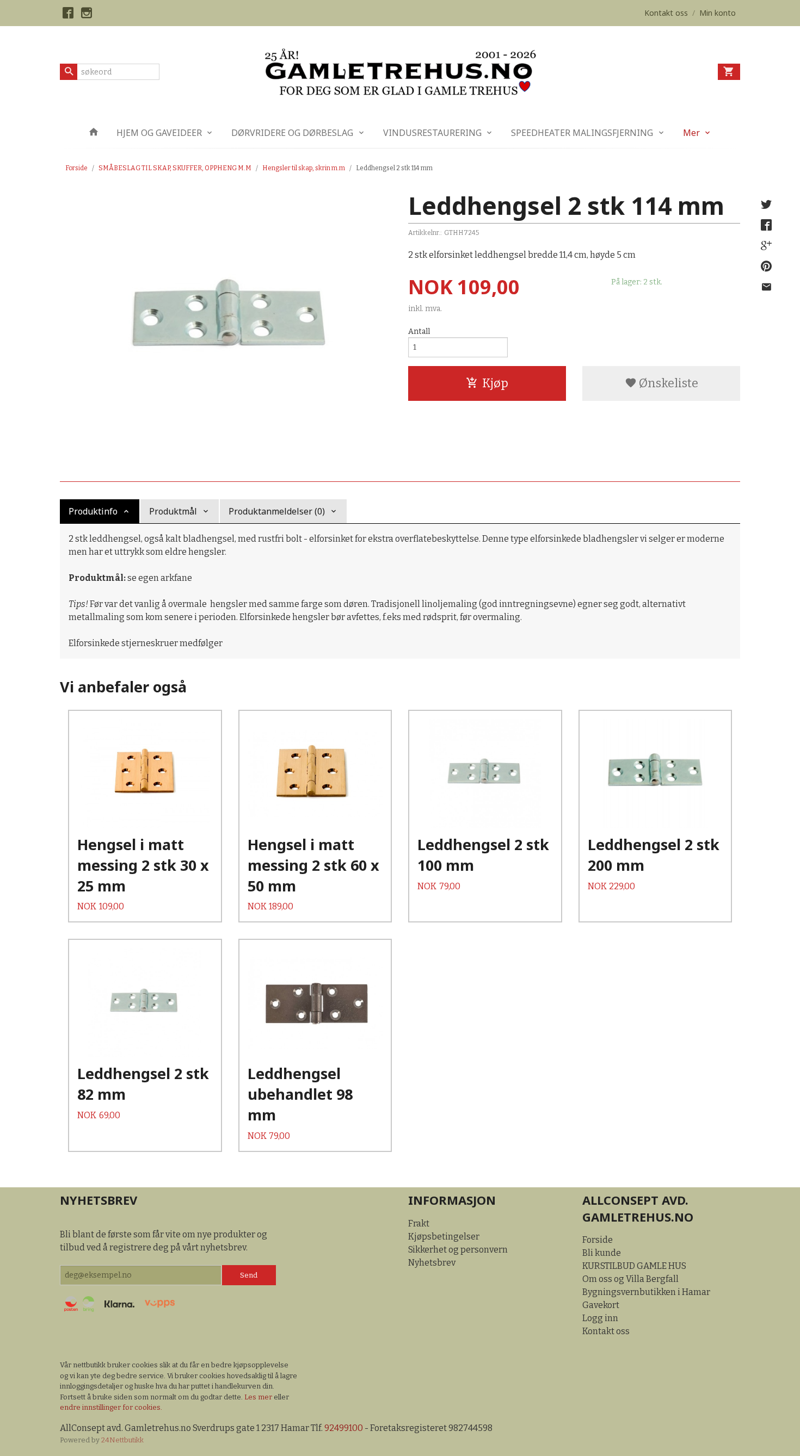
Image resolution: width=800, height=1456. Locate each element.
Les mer (259, 1397)
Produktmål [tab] (173, 511)
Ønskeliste (667, 383)
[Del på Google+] (766, 246)
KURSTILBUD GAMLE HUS (634, 1266)
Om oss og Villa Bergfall (630, 1279)
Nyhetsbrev (432, 1262)
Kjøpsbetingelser (443, 1236)
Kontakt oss (606, 1331)
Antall (419, 331)
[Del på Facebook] (766, 225)
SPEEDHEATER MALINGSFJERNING (582, 133)
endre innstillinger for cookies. (111, 1407)
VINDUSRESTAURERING (432, 133)
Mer (691, 133)
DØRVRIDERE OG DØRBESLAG (292, 133)
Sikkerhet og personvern (458, 1249)
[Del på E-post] (766, 287)
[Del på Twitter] (766, 204)
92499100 (343, 1428)
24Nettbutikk (122, 1440)
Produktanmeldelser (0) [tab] (277, 511)
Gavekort (600, 1305)
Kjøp (495, 383)
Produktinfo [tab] (93, 511)
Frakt (418, 1223)
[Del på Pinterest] (766, 266)
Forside (76, 168)
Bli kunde (601, 1253)
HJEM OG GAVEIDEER (159, 133)
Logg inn (600, 1318)
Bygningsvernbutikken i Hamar (646, 1292)
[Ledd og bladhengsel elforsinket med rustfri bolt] (226, 318)
